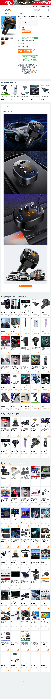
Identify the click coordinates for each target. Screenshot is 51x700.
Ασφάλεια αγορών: (19, 56)
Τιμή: (19, 22)
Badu (1, 13)
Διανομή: (19, 40)
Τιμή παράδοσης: (20, 43)
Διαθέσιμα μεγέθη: (19, 31)
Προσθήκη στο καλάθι (28, 51)
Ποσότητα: (20, 46)
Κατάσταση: (20, 34)
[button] (2, 9)
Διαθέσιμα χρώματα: (19, 27)
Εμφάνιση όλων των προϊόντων (7, 415)
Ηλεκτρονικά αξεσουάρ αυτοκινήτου (22, 13)
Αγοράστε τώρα (20, 51)
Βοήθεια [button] (34, 6)
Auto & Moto (6, 13)
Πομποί (31, 13)
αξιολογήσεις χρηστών (28, 18)
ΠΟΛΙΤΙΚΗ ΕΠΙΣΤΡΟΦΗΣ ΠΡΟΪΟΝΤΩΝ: (20, 65)
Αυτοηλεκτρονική (12, 13)
